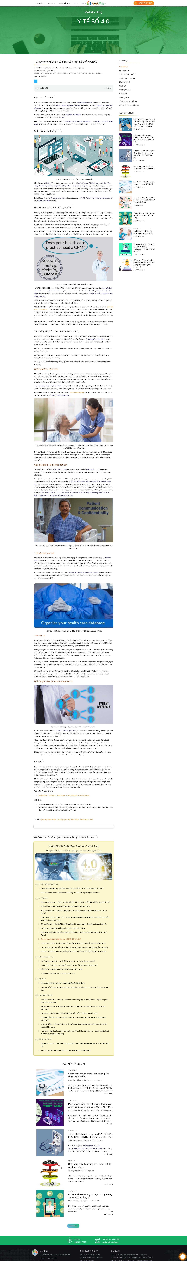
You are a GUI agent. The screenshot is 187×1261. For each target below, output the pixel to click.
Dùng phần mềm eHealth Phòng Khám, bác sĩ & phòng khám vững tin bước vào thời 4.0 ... (74, 924)
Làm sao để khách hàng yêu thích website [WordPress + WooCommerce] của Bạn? (72, 888)
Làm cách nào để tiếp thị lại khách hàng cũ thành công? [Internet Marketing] (69, 1013)
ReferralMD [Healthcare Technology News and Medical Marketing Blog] (59, 68)
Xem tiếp (110, 1094)
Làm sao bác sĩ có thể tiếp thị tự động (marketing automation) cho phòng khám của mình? (74, 947)
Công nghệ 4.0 (124, 90)
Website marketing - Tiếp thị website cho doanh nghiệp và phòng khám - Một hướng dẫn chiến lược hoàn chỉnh (74, 1001)
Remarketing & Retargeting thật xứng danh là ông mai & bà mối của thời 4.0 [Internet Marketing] (73, 1007)
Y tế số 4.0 (123, 67)
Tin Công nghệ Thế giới (128, 101)
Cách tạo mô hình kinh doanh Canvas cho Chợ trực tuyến (61, 969)
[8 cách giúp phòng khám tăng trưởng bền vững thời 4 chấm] (126, 187)
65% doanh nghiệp (77, 392)
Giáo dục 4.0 (124, 97)
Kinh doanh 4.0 (124, 70)
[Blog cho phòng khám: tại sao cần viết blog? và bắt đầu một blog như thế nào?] (126, 203)
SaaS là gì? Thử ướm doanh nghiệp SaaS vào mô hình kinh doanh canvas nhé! (69, 965)
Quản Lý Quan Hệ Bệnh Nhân (68, 819)
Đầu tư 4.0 (123, 93)
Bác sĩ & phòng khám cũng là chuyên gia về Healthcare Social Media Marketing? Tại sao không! (74, 912)
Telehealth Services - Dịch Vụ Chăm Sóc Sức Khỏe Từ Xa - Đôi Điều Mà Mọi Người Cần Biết (75, 902)
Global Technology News (129, 105)
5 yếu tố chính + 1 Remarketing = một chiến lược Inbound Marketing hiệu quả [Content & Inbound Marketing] (74, 1025)
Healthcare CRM (86, 819)
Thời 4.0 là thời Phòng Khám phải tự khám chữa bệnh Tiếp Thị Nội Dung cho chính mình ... (74, 951)
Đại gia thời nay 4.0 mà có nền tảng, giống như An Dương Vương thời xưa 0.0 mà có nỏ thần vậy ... (75, 1044)
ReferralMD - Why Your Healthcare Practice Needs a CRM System (64, 795)
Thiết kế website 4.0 (127, 78)
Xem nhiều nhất (126, 113)
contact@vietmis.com (110, 1242)
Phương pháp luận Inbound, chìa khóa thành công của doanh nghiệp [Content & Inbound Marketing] (73, 1018)
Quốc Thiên (51, 71)
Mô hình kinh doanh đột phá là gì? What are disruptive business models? (68, 961)
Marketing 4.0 (124, 82)
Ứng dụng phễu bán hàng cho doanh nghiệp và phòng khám (63, 983)
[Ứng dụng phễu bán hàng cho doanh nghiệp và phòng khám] (126, 172)
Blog (82, 3)
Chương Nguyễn (39, 71)
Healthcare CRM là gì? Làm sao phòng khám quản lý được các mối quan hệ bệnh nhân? (73, 943)
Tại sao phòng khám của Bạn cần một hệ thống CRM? (61, 939)
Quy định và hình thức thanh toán (91, 1258)
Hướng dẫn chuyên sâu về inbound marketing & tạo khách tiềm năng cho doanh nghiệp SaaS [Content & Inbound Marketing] (75, 1032)
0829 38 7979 (145, 3)
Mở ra (109, 88)
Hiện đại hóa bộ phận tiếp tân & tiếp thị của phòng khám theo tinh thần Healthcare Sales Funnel (74, 933)
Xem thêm (73, 1226)
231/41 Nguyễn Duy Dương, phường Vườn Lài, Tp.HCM (134, 1258)
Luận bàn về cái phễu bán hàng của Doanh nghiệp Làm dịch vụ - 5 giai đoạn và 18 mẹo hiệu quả (74, 988)
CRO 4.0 (122, 86)
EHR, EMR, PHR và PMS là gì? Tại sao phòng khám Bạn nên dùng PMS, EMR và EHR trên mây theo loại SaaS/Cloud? (75, 918)
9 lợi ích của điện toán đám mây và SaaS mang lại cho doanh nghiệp (66, 1050)
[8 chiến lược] (126, 234)
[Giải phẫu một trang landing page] (126, 265)
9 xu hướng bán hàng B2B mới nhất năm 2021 (58, 973)
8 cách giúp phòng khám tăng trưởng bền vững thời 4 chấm (63, 928)
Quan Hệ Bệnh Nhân (48, 819)
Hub (74, 3)
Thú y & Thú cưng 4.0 (127, 74)
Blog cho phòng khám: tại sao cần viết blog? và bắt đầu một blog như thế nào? (70, 892)
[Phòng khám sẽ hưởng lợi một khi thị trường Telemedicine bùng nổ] (126, 219)
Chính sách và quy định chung (90, 1255)
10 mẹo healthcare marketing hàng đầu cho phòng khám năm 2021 (66, 906)
